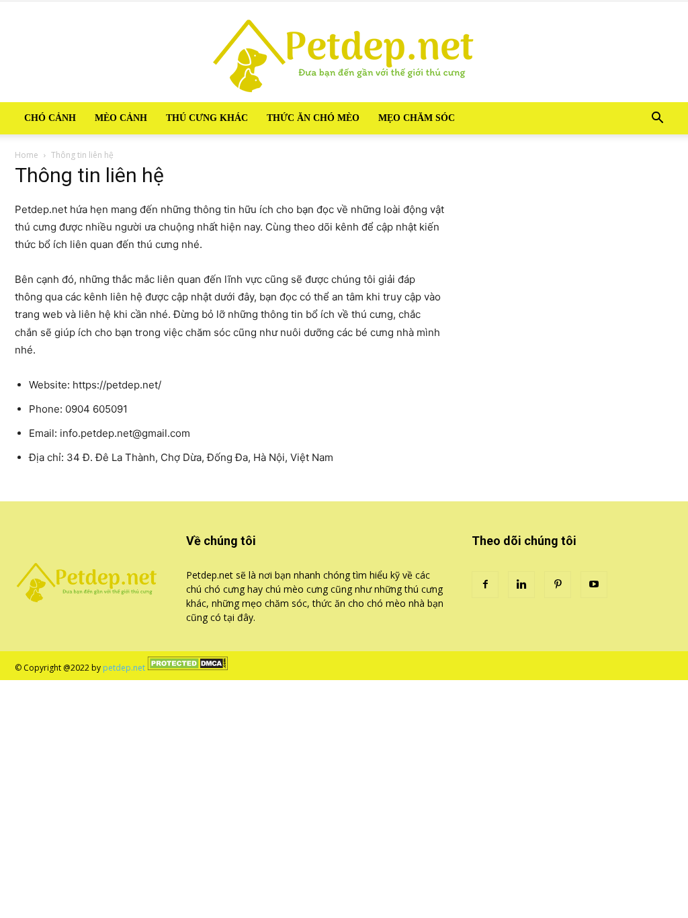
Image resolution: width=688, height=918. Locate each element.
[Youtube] (593, 584)
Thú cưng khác (207, 118)
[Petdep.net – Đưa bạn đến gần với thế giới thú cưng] (344, 51)
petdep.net (124, 667)
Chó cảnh (50, 118)
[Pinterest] (557, 584)
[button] (657, 119)
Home (26, 155)
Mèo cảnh (121, 118)
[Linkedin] (521, 584)
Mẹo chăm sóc (416, 118)
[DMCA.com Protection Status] (187, 667)
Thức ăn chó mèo (313, 118)
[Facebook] (485, 584)
